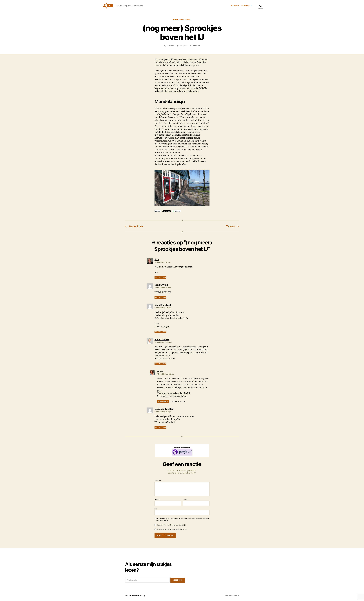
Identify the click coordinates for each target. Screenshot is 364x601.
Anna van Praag (138, 596)
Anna (172, 46)
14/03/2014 (183, 46)
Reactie (158, 480)
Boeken (234, 6)
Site (156, 509)
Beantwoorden (160, 277)
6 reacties (196, 46)
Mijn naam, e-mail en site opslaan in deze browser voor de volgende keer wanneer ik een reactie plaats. (182, 519)
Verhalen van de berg (182, 19)
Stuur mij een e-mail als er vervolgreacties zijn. (171, 525)
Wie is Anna (245, 6)
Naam (157, 499)
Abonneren (178, 580)
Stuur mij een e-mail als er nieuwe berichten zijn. (172, 529)
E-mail (185, 499)
